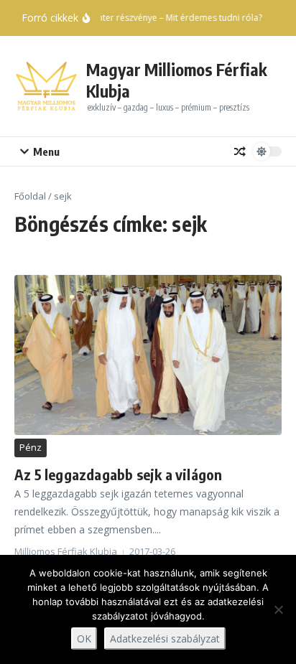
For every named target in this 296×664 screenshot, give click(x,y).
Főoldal (30, 196)
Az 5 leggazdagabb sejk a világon (118, 474)
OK (84, 638)
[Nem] (278, 609)
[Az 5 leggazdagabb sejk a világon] (148, 355)
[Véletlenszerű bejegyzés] (240, 151)
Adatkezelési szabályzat (165, 638)
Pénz (30, 447)
